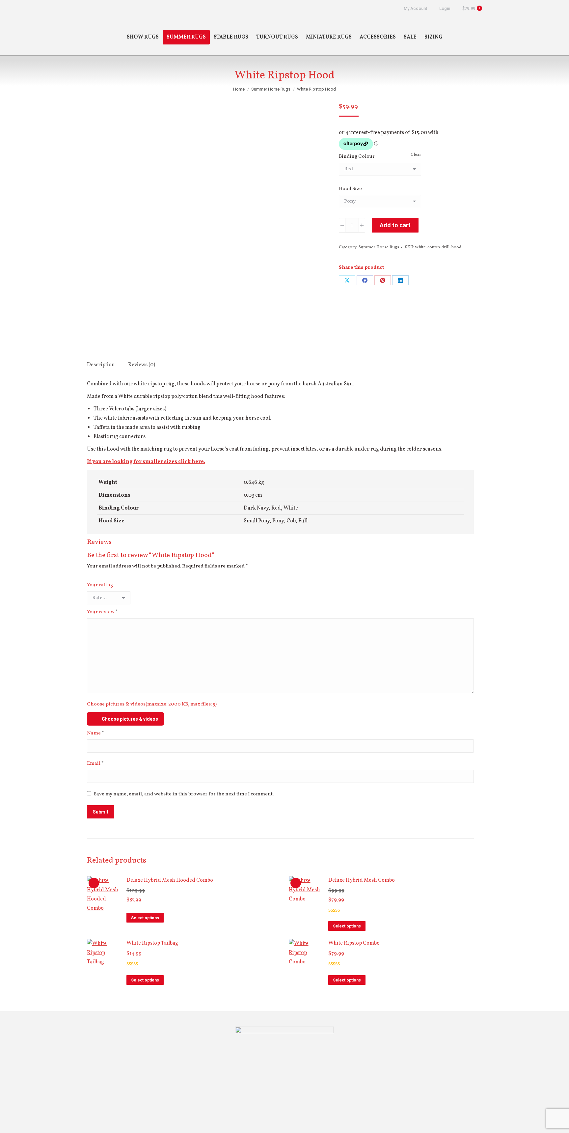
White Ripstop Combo (354, 943)
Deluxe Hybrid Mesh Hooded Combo (169, 880)
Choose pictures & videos (130, 719)
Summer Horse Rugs (379, 247)
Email (95, 763)
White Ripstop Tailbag (152, 943)
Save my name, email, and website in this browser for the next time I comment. (184, 794)
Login (444, 8)
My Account (415, 8)
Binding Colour (357, 156)
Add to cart (395, 225)
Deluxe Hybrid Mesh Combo (361, 880)
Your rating (100, 585)
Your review (102, 612)
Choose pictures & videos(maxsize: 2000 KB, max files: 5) (152, 704)
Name (95, 733)
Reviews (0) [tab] (141, 365)
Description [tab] (101, 365)
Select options (145, 918)
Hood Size (350, 188)
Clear (416, 155)
